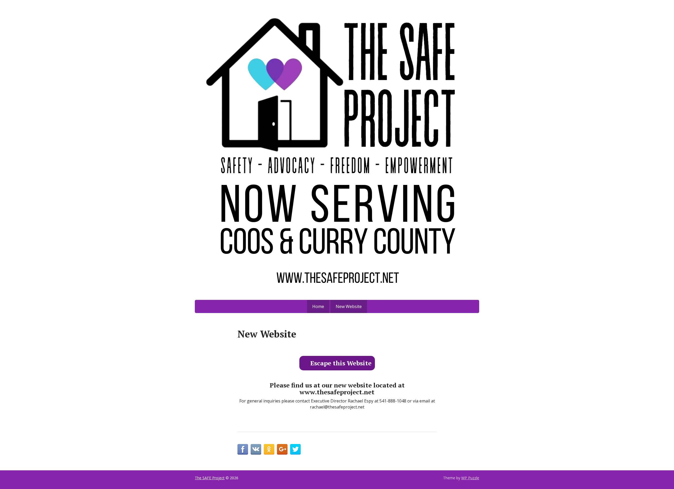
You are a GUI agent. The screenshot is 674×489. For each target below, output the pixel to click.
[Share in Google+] (282, 449)
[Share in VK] (256, 449)
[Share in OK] (269, 449)
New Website (349, 306)
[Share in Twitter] (295, 449)
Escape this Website (340, 363)
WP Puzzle (470, 477)
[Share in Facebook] (242, 449)
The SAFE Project (210, 477)
